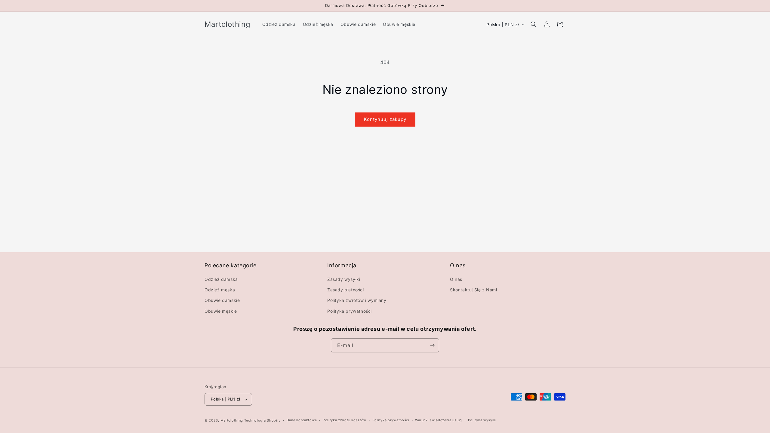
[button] (533, 24)
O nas (456, 279)
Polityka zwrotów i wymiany (357, 300)
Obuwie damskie (222, 300)
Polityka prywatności (349, 311)
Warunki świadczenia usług (438, 420)
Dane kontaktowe (302, 420)
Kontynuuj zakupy (385, 119)
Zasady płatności (345, 289)
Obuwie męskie (221, 311)
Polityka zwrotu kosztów (344, 420)
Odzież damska (221, 279)
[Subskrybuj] (432, 345)
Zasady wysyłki (343, 279)
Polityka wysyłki (482, 420)
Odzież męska (220, 289)
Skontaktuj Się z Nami (473, 289)
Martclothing (231, 420)
